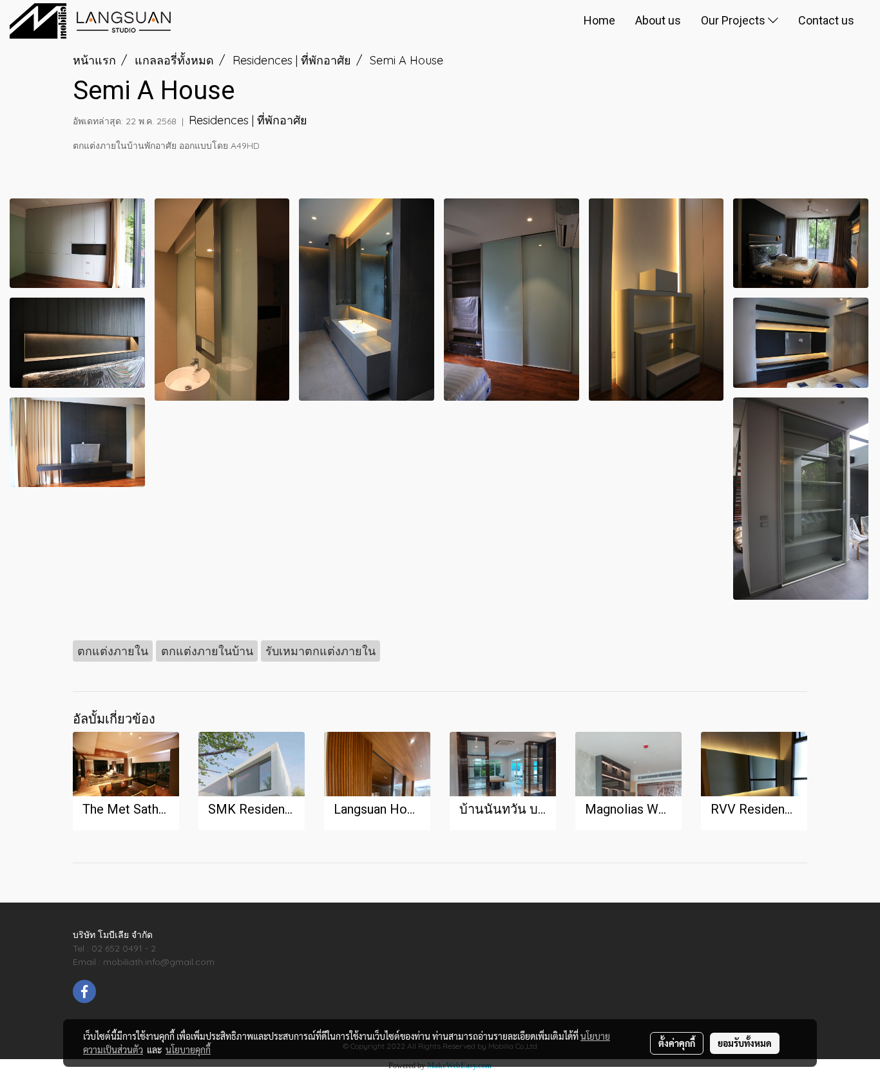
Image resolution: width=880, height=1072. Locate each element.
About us (658, 20)
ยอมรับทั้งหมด (745, 1043)
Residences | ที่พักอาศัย (248, 120)
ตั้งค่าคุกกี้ (676, 1043)
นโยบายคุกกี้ (188, 1049)
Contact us (826, 20)
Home (599, 20)
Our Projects (734, 20)
